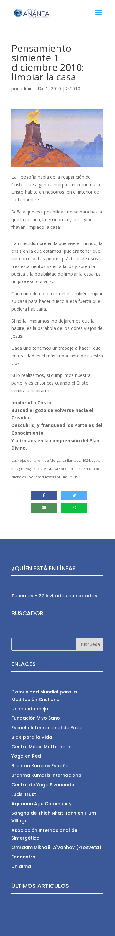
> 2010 (73, 89)
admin (26, 89)
